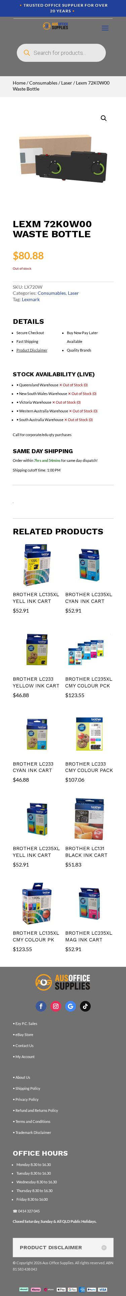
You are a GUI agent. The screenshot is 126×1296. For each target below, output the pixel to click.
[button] (104, 118)
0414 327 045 (29, 1211)
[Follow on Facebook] (41, 1006)
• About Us (21, 1077)
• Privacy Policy (26, 1099)
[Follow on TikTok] (85, 1006)
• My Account (24, 1056)
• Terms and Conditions (31, 1121)
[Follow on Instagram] (55, 1006)
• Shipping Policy (26, 1088)
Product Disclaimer (31, 350)
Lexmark (31, 299)
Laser (66, 83)
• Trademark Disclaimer (32, 1132)
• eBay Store (23, 1034)
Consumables (43, 83)
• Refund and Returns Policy (35, 1110)
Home (19, 83)
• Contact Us (23, 1045)
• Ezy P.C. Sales (25, 1023)
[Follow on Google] (70, 1006)
